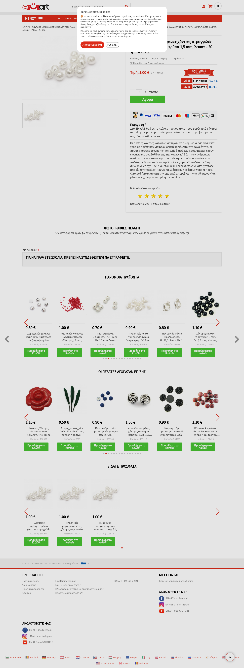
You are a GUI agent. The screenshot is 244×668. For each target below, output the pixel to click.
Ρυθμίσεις (112, 44)
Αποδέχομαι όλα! (92, 44)
